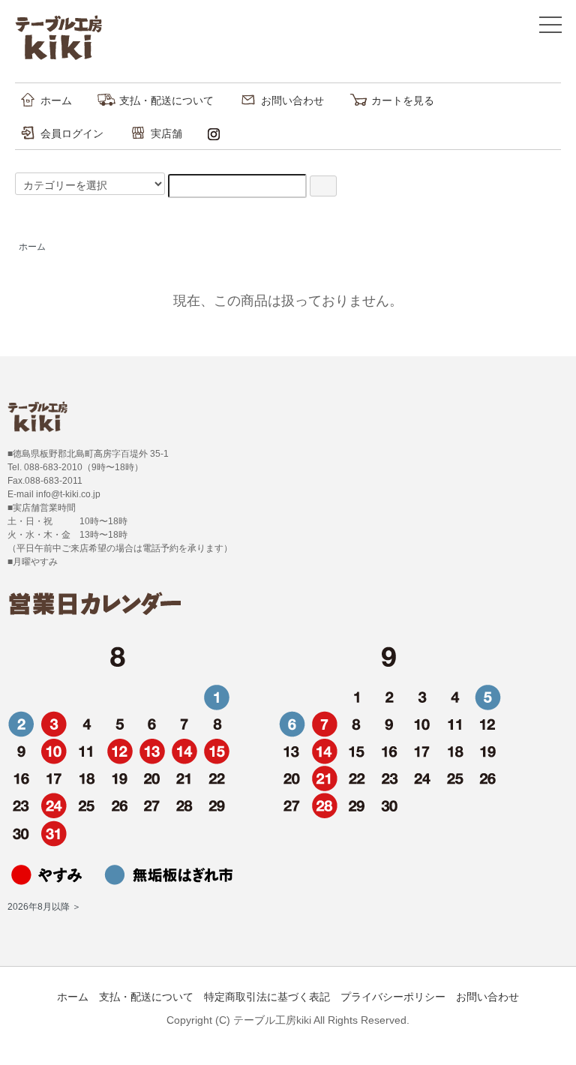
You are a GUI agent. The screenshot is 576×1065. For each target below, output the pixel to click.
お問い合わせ (292, 100)
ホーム (56, 100)
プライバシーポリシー (393, 997)
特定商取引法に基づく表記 (267, 997)
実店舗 (166, 134)
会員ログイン (72, 134)
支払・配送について (166, 100)
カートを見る (402, 100)
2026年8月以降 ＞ (44, 907)
